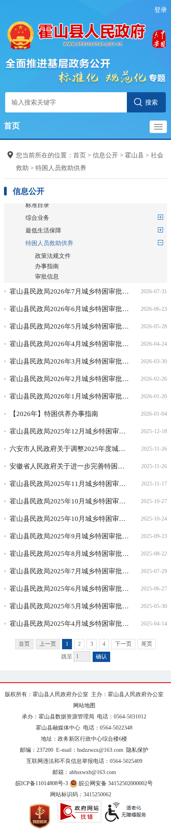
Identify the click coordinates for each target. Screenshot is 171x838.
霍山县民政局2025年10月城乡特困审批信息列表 (69, 501)
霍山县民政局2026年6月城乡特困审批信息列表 (69, 309)
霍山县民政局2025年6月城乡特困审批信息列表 (69, 588)
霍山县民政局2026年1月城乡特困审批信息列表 (69, 396)
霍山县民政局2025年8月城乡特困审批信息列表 (69, 553)
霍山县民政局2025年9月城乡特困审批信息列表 (69, 536)
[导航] (158, 126)
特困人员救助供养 (60, 168)
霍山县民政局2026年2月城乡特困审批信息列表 (69, 379)
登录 (160, 9)
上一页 (47, 644)
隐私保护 (137, 750)
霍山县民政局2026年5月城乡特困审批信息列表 (69, 326)
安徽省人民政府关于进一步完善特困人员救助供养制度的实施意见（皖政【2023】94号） (69, 466)
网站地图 (84, 705)
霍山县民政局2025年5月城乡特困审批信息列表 (69, 606)
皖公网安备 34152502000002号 (116, 783)
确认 (101, 657)
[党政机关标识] (40, 816)
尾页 (146, 644)
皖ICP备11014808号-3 (42, 783)
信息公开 (105, 155)
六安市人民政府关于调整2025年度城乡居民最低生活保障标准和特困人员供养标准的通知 (69, 449)
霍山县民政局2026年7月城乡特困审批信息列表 (69, 291)
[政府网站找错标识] (79, 811)
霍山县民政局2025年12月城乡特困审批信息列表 (69, 431)
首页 (12, 125)
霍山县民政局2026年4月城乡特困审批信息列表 (69, 344)
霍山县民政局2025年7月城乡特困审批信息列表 (69, 571)
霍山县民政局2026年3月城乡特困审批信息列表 (69, 361)
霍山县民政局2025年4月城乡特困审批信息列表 (69, 623)
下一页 (123, 644)
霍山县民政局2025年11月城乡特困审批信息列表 (69, 484)
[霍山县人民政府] (85, 34)
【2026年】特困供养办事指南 (54, 414)
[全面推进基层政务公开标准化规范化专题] (85, 70)
